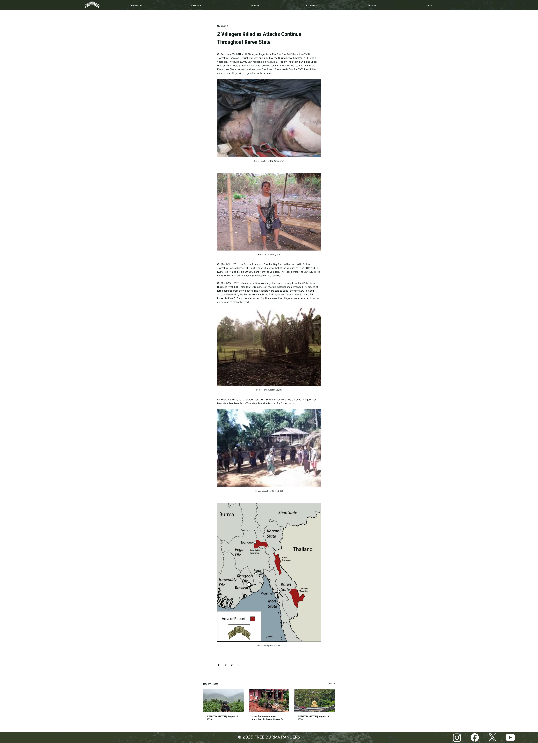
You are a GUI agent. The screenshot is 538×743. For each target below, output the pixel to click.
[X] (492, 737)
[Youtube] (510, 737)
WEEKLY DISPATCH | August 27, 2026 (222, 718)
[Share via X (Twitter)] (225, 665)
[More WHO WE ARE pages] (143, 5)
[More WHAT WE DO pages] (203, 5)
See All (332, 683)
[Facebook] (474, 737)
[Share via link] (239, 665)
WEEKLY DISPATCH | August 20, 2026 (313, 718)
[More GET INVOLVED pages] (320, 5)
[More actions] (319, 26)
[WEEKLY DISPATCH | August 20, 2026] (314, 700)
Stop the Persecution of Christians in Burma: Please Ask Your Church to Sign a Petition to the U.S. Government (269, 718)
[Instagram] (456, 737)
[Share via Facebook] (218, 665)
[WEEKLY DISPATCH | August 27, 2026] (223, 700)
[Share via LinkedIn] (232, 665)
